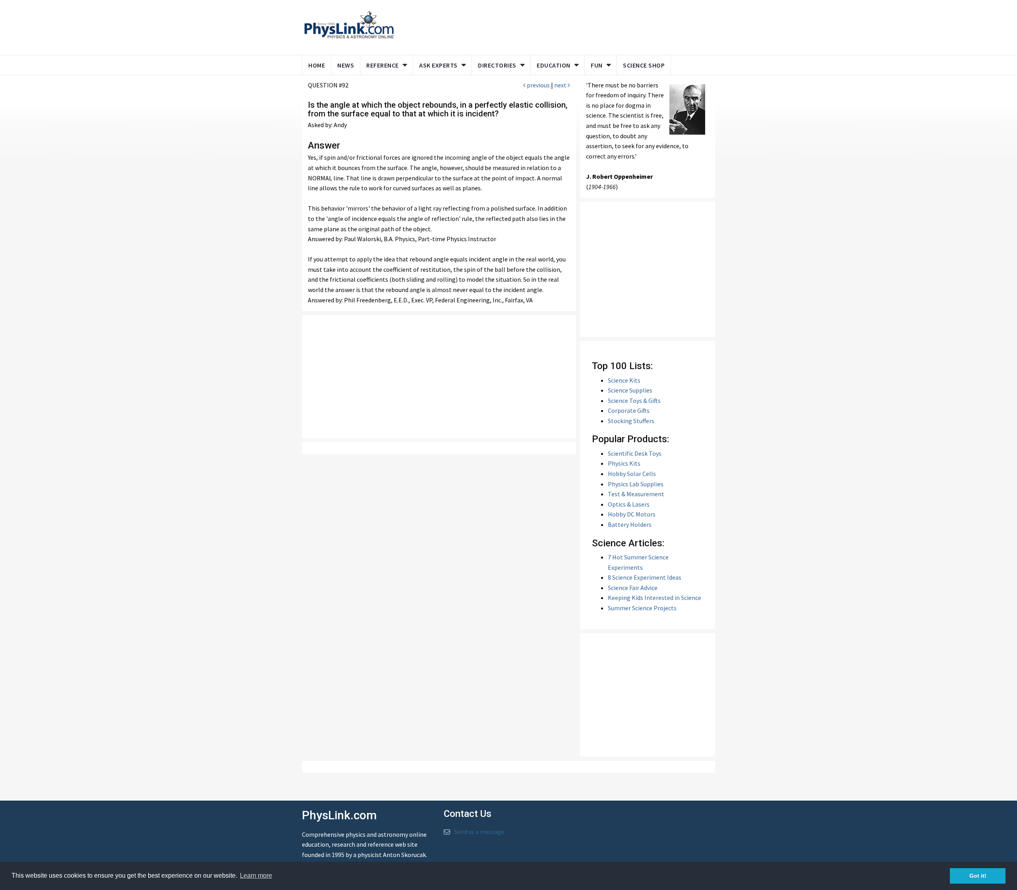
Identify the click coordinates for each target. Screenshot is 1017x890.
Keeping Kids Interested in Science (654, 598)
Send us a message (479, 832)
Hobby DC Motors (631, 514)
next (561, 85)
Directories (497, 65)
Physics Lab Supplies (635, 484)
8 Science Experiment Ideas (644, 577)
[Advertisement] (553, 26)
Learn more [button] (256, 875)
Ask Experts (438, 65)
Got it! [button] (977, 876)
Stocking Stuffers (631, 421)
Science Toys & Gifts (634, 400)
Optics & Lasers (629, 504)
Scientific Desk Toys (634, 453)
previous (538, 85)
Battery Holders (630, 524)
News (345, 65)
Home (316, 65)
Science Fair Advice (632, 588)
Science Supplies (630, 390)
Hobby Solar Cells (632, 474)
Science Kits (624, 380)
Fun (597, 65)
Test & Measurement (636, 494)
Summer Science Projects (642, 608)
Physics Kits (624, 463)
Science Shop (644, 65)
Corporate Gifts (629, 410)
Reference (382, 65)
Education (553, 65)
